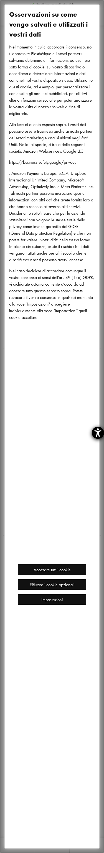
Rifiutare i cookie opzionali (52, 584)
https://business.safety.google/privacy (42, 162)
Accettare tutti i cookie (52, 569)
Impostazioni (52, 599)
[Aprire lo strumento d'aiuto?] (98, 433)
